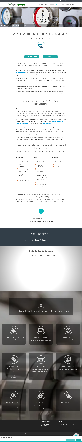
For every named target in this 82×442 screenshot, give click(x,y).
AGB (28, 433)
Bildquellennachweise (34, 433)
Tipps (67, 4)
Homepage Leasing (32, 56)
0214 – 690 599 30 (56, 0)
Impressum (14, 433)
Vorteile (46, 4)
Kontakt (72, 4)
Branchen (58, 4)
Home (41, 4)
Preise (63, 4)
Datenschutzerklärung (22, 433)
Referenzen (52, 4)
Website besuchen (17, 265)
